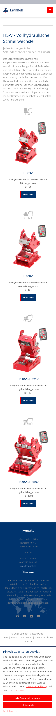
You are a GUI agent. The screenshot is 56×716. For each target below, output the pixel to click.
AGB (6, 637)
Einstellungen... (10, 711)
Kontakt (14, 637)
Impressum (26, 637)
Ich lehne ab (27, 705)
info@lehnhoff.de (28, 566)
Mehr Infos (28, 194)
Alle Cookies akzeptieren (27, 698)
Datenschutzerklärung (36, 686)
